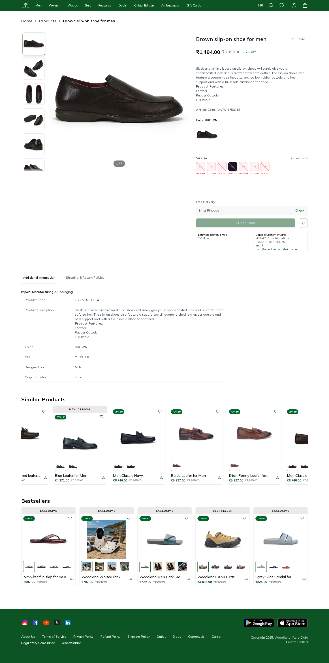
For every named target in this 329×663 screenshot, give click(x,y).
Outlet (161, 637)
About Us (28, 637)
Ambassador (170, 5)
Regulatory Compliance (38, 643)
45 (265, 168)
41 (222, 168)
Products (47, 21)
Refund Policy (110, 637)
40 (211, 168)
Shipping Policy (139, 637)
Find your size (299, 158)
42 (233, 168)
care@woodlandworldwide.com (277, 249)
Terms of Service (54, 637)
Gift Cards (194, 5)
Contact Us (196, 637)
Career (217, 637)
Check (299, 210)
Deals (123, 5)
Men (39, 5)
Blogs (177, 637)
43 (243, 168)
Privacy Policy (83, 637)
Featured (104, 5)
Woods (73, 5)
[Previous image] (57, 100)
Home (26, 21)
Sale (88, 5)
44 (254, 168)
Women (54, 5)
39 (200, 168)
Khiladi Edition (144, 5)
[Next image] (181, 100)
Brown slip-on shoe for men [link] (89, 21)
